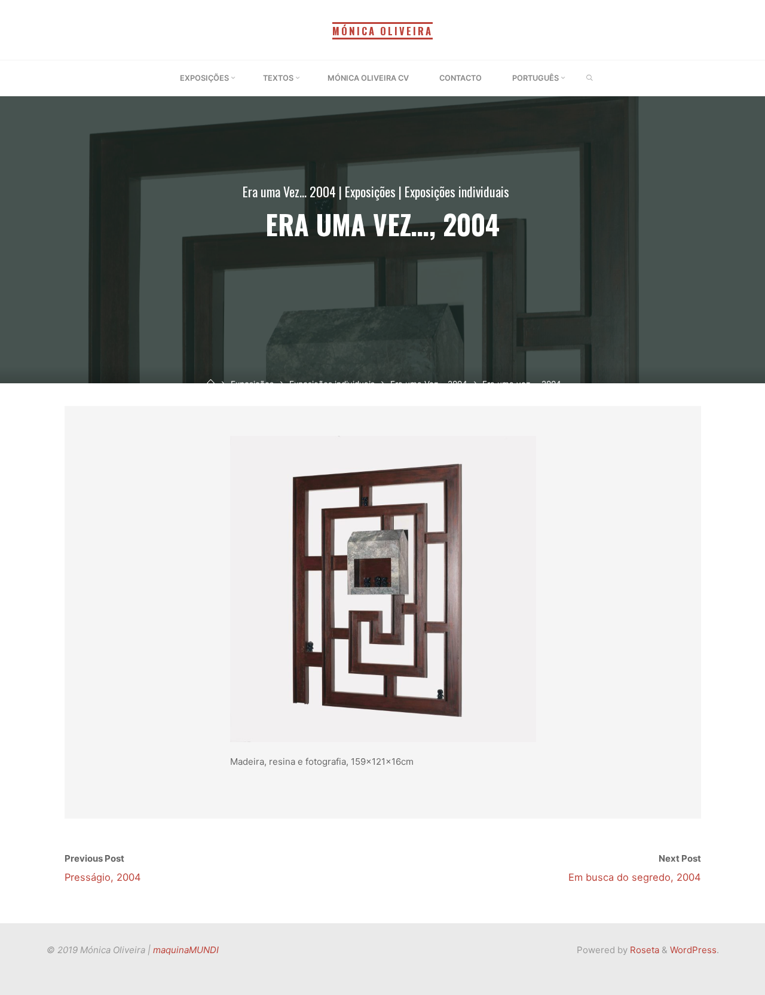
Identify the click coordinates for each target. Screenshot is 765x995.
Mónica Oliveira (382, 30)
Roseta (643, 950)
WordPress (693, 950)
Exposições (370, 191)
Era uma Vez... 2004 (289, 191)
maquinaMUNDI (186, 950)
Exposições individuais (457, 191)
